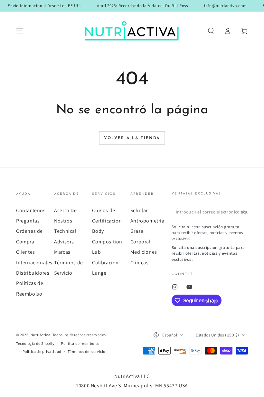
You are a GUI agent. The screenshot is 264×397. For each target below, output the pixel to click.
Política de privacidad (42, 351)
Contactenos (31, 210)
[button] (211, 31)
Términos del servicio (86, 351)
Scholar (139, 210)
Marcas (62, 252)
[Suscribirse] (244, 212)
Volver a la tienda (132, 138)
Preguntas (28, 220)
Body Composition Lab (107, 241)
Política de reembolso (80, 343)
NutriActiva (41, 334)
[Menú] (19, 31)
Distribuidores (32, 272)
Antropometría (147, 220)
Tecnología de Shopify (35, 343)
